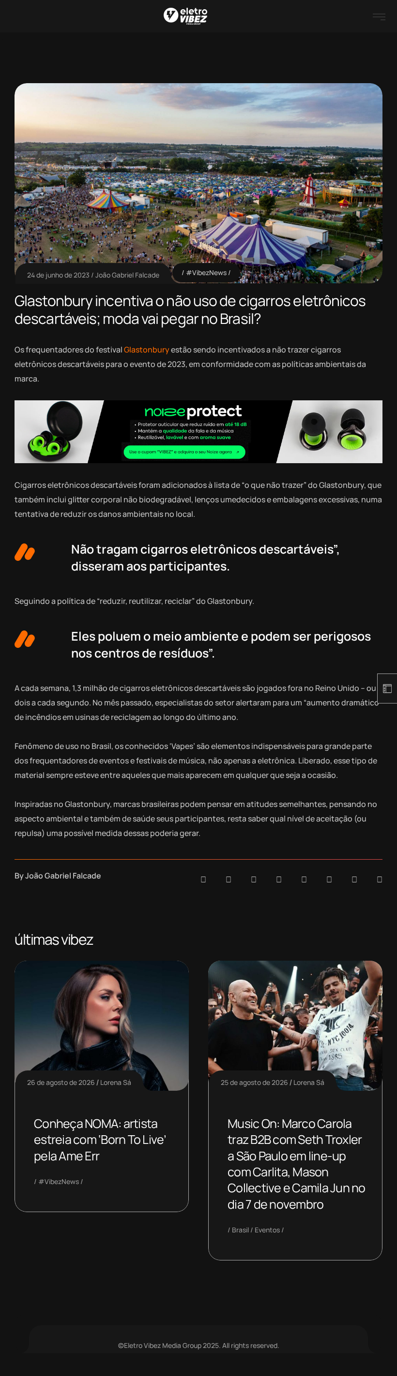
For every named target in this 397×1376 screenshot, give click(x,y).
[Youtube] (379, 879)
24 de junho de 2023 (58, 274)
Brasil (240, 1229)
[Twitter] (354, 879)
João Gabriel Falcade (127, 274)
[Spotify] (228, 879)
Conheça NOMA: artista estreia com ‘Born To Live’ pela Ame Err (100, 1139)
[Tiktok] (329, 879)
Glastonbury (146, 349)
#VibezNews (206, 272)
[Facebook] (254, 879)
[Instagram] (304, 879)
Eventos (267, 1229)
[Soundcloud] (203, 879)
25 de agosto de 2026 (254, 1082)
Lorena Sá (115, 1082)
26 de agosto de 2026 (61, 1082)
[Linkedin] (279, 879)
